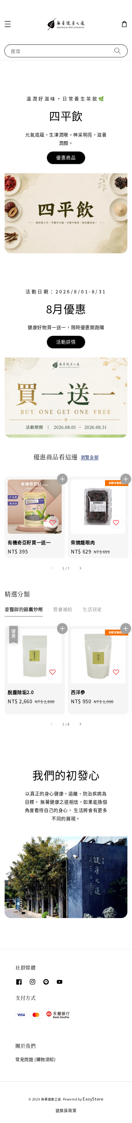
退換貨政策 (66, 1110)
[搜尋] (117, 51)
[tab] (24, 609)
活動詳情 (66, 341)
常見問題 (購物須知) (35, 1059)
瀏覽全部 (90, 457)
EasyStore (93, 1099)
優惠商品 (66, 157)
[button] (7, 24)
